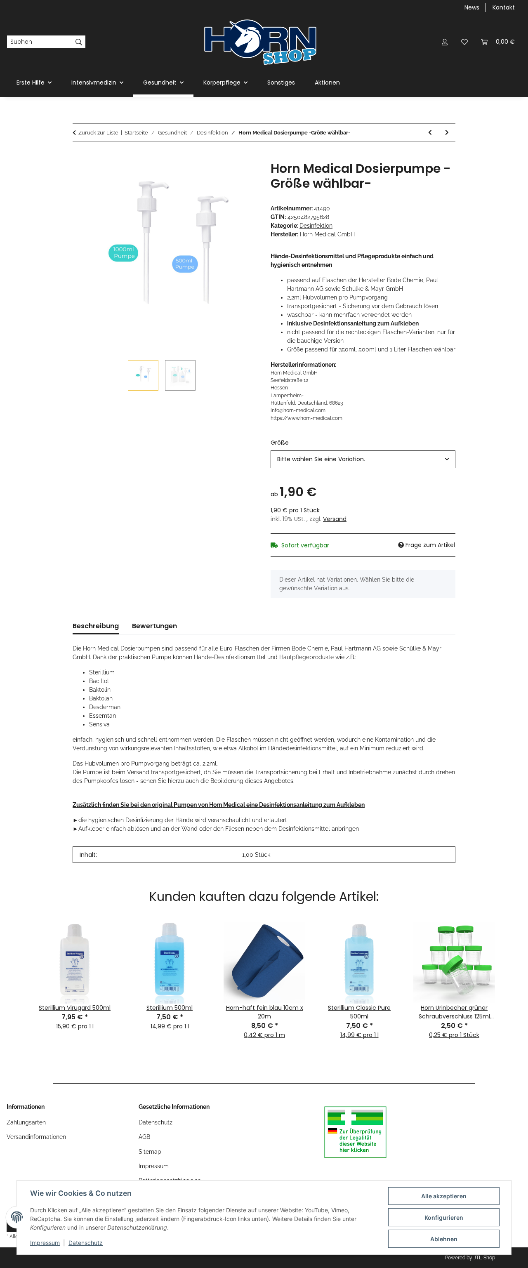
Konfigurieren (443, 1217)
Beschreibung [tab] (96, 626)
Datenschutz (85, 1242)
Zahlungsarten (26, 1122)
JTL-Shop (484, 1258)
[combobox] (363, 459)
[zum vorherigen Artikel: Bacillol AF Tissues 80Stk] (430, 132)
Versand (334, 519)
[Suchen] (79, 42)
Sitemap (150, 1151)
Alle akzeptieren (444, 1196)
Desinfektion (315, 225)
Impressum (45, 1242)
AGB (144, 1137)
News (471, 7)
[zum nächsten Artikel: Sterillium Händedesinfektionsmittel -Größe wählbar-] (446, 132)
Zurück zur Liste (98, 133)
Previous (17, 967)
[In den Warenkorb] (79, 156)
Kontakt (504, 7)
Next (511, 967)
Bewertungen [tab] (154, 626)
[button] (445, 42)
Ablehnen (443, 1238)
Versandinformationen (36, 1137)
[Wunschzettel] (464, 42)
